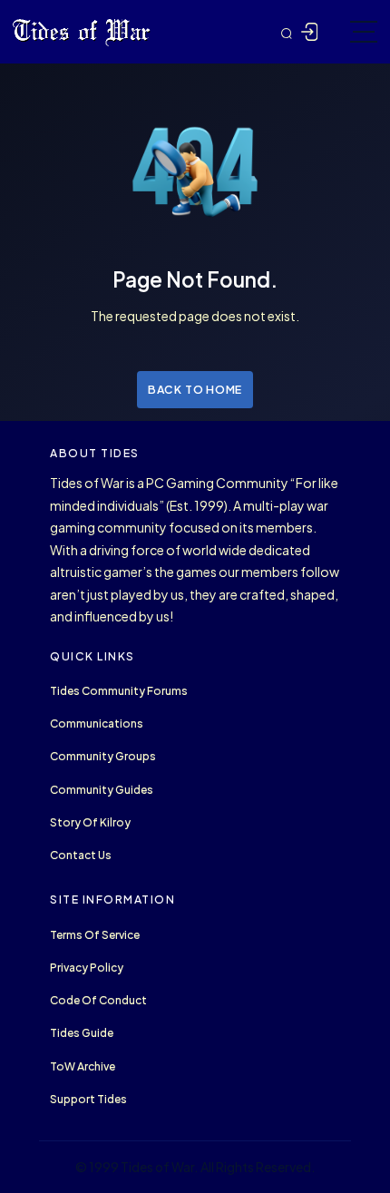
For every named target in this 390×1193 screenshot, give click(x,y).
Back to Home (195, 389)
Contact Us (81, 855)
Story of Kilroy (90, 822)
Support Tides (88, 1099)
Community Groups (103, 756)
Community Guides (101, 790)
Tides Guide (81, 1033)
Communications (96, 723)
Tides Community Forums (119, 691)
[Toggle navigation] (363, 32)
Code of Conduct (98, 1000)
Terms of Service (95, 935)
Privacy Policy (86, 967)
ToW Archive (82, 1066)
